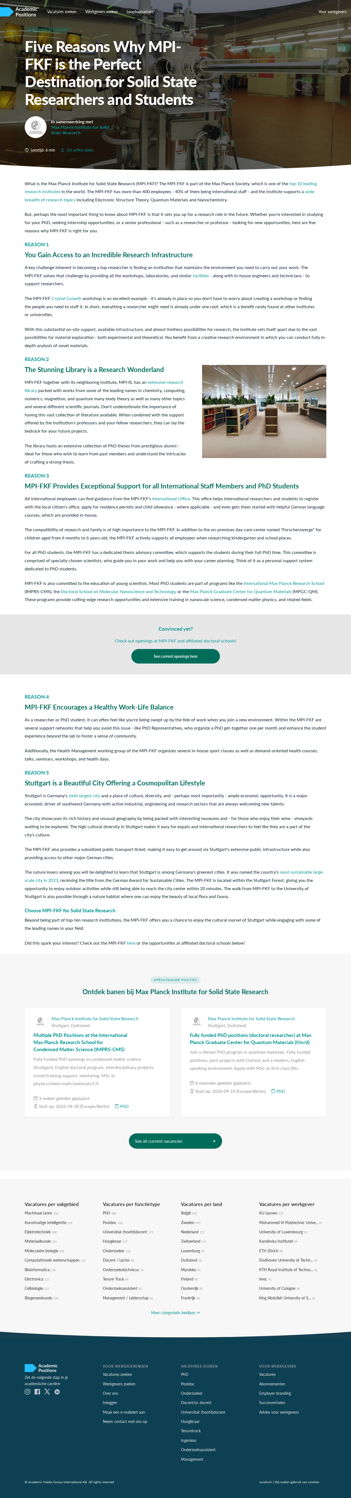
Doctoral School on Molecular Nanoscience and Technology (118, 591)
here (131, 943)
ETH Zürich (271, 1250)
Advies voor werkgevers (279, 1412)
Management (192, 1459)
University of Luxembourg (283, 1231)
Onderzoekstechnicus (123, 1269)
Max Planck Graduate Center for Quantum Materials (240, 591)
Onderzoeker (117, 1250)
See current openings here (175, 656)
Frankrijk (190, 1297)
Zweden (190, 1222)
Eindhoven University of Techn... (288, 1260)
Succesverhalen (272, 1402)
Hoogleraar (115, 1241)
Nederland (193, 1231)
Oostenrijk (192, 1288)
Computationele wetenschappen (55, 1260)
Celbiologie (37, 1288)
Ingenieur (189, 1440)
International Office (171, 498)
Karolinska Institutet (278, 1241)
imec (265, 1279)
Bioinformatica (40, 1269)
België (189, 1213)
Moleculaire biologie (44, 1250)
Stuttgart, (61, 1025)
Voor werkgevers (333, 11)
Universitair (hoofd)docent (128, 1231)
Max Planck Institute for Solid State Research (80, 130)
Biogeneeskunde (41, 1297)
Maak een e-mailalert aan (124, 1412)
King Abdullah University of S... (287, 1297)
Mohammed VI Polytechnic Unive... (290, 1222)
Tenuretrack (191, 1430)
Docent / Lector (118, 1260)
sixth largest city (84, 795)
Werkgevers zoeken (101, 11)
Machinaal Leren (41, 1213)
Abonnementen (272, 1383)
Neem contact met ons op (125, 1421)
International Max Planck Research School (284, 583)
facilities (201, 275)
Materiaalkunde (41, 1241)
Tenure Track (115, 1279)
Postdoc (113, 1222)
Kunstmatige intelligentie (48, 1222)
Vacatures (267, 1374)
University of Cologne (279, 1288)
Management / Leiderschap (128, 1297)
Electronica (37, 1279)
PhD (124, 1106)
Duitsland (80, 1025)
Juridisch (265, 1481)
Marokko (190, 1269)
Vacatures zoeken (62, 11)
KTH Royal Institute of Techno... (288, 1269)
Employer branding (275, 1393)
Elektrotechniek (41, 1231)
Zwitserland (193, 1241)
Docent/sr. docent (196, 1402)
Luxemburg (192, 1250)
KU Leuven (271, 1213)
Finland (189, 1279)
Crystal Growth (66, 298)
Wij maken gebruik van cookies (296, 1481)
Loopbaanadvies (140, 11)
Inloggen (110, 1402)
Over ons (110, 1393)
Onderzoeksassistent (122, 1288)
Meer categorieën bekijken (173, 1312)
